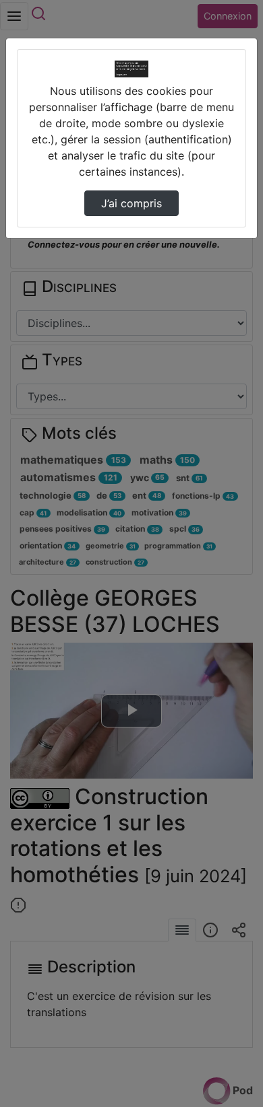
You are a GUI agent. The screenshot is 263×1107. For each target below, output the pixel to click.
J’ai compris (131, 203)
